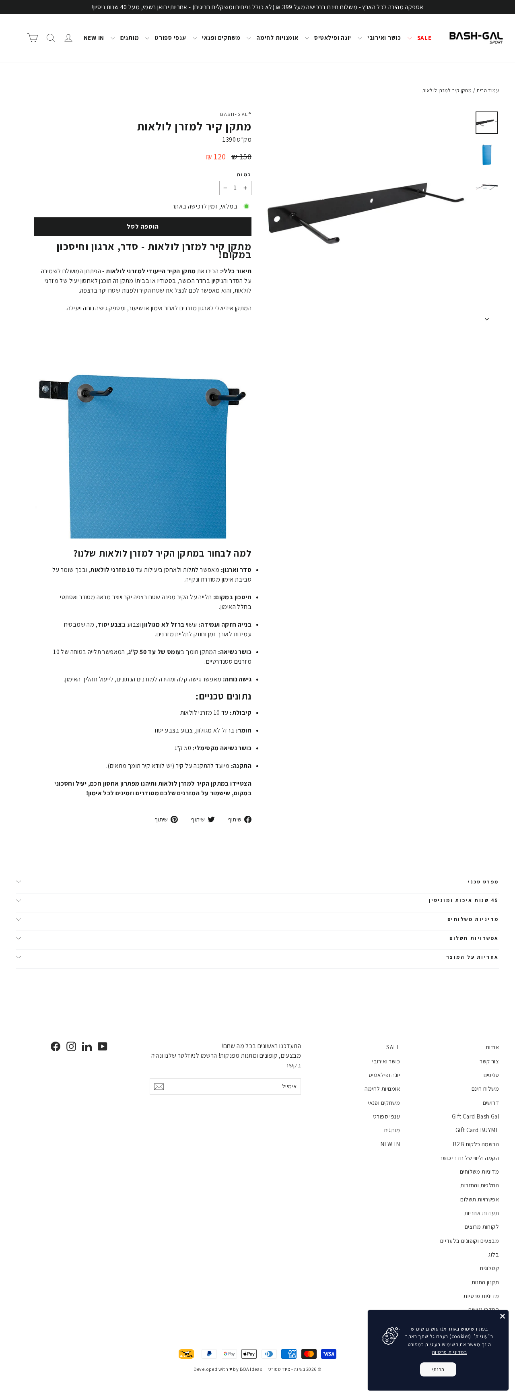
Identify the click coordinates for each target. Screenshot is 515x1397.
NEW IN (94, 37)
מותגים (129, 37)
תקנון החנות (485, 1282)
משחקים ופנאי (221, 37)
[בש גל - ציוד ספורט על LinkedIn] (87, 1046)
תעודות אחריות (481, 1213)
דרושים (491, 1102)
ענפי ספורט (169, 37)
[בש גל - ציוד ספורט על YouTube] (102, 1046)
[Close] (503, 1316)
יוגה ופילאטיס (332, 37)
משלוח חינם (485, 1088)
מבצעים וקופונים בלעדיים (469, 1240)
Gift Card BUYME (477, 1130)
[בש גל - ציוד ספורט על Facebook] (55, 1046)
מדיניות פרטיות (481, 1296)
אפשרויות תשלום (474, 938)
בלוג (493, 1254)
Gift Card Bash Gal (475, 1116)
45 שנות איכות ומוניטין (464, 900)
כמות (244, 175)
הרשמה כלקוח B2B (476, 1144)
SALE (424, 37)
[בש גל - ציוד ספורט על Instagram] (71, 1046)
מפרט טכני (483, 881)
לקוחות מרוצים (482, 1226)
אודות (492, 1047)
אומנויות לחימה (276, 37)
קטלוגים (489, 1268)
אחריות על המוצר (472, 956)
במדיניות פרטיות (449, 1352)
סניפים (491, 1075)
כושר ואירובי (383, 37)
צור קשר (489, 1061)
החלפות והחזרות (479, 1185)
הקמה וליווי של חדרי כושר (469, 1158)
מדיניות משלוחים (473, 919)
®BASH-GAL (235, 114)
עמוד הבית (487, 90)
